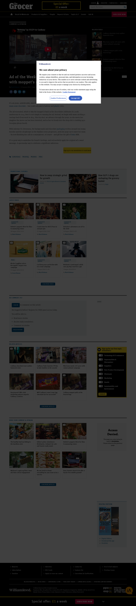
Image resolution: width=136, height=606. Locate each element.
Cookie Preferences (58, 98)
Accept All (75, 98)
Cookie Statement (69, 92)
